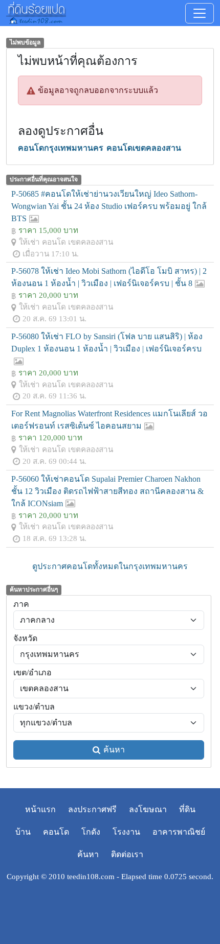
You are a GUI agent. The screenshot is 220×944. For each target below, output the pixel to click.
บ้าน (23, 832)
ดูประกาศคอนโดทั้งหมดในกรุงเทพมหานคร (110, 566)
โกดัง (90, 832)
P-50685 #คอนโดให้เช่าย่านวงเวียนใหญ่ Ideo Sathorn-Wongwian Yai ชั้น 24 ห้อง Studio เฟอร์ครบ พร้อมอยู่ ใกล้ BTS (109, 206)
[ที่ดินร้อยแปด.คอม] (36, 11)
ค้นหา (114, 749)
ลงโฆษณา (148, 809)
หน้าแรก (40, 809)
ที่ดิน (187, 809)
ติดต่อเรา (127, 854)
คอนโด (56, 832)
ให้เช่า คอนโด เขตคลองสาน (66, 242)
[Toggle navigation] (199, 13)
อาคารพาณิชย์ (178, 832)
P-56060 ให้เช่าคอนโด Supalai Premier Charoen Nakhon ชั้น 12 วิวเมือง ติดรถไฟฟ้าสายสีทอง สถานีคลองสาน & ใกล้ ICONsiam (107, 491)
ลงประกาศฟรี (92, 809)
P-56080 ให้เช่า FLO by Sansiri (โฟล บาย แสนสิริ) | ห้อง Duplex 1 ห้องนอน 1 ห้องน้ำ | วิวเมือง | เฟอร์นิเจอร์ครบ (107, 342)
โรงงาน (126, 832)
